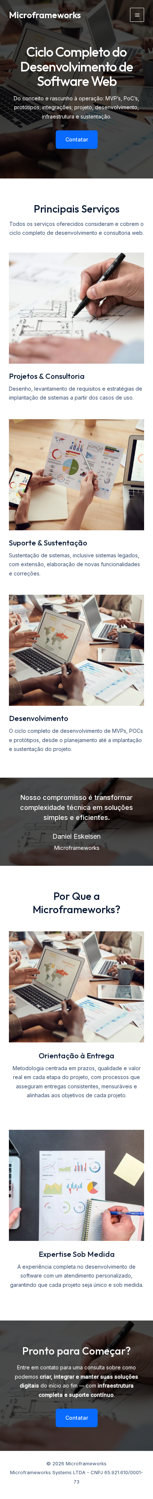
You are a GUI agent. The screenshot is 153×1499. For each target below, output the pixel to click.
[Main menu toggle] (137, 15)
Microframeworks (45, 14)
